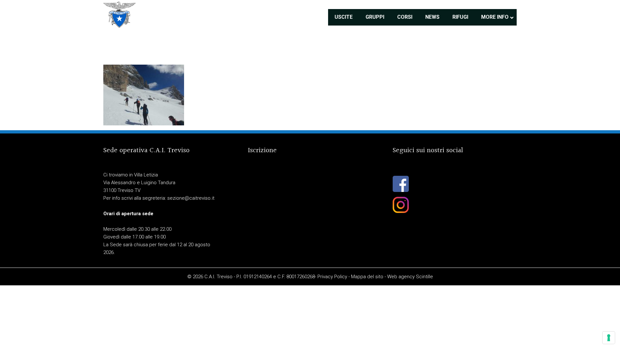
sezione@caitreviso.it (190, 198)
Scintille (424, 277)
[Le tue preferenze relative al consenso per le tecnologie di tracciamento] (609, 338)
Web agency (401, 277)
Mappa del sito (367, 277)
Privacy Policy (332, 277)
